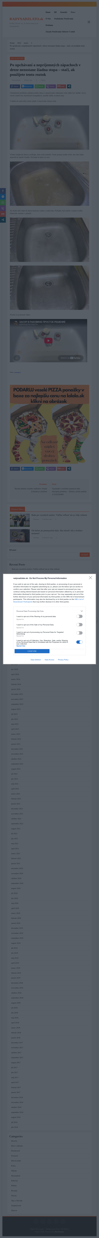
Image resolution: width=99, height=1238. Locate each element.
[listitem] (49, 611)
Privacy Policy (63, 660)
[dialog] (49, 619)
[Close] (91, 578)
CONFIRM (32, 651)
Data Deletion (36, 660)
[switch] (79, 616)
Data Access (49, 660)
